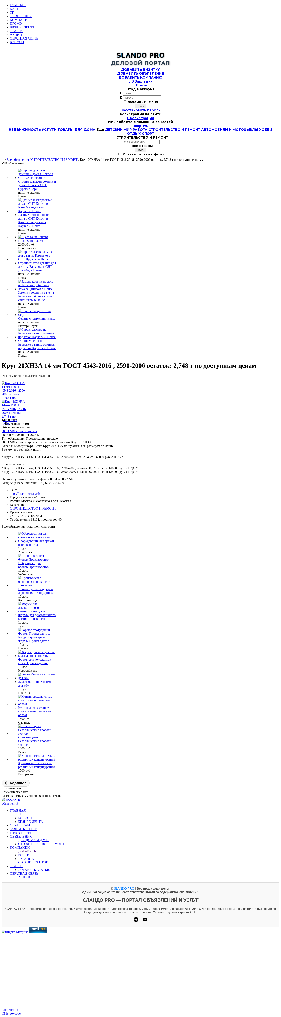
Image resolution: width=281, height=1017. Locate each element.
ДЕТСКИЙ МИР (118, 130)
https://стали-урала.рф (25, 493)
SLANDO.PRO (124, 888)
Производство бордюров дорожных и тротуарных (35, 591)
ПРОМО (16, 23)
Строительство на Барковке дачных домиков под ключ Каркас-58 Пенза (37, 344)
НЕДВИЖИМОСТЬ (25, 130)
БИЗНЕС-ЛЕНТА (22, 27)
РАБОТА (140, 130)
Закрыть (140, 126)
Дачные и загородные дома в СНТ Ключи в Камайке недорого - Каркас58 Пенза (33, 220)
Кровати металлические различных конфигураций (36, 765)
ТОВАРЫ (65, 130)
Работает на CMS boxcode (11, 1011)
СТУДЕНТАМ (20, 825)
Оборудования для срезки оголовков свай (36, 542)
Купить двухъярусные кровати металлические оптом (34, 711)
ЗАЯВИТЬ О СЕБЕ (23, 829)
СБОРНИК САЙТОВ (33, 862)
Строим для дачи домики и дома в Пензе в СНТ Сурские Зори (37, 185)
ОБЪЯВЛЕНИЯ (21, 16)
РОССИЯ (25, 855)
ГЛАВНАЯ (18, 5)
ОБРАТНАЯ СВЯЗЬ (24, 38)
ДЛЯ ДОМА (84, 130)
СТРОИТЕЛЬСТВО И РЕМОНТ (174, 130)
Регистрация (140, 118)
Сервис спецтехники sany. (36, 318)
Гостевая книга (20, 832)
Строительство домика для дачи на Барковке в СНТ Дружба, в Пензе (37, 266)
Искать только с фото (143, 154)
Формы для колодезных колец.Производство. (34, 661)
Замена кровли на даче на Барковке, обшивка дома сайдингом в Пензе (36, 296)
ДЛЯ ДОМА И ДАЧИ (33, 840)
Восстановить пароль (140, 110)
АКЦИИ (16, 34)
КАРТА (15, 8)
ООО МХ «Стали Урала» (19, 431)
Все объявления (18, 159)
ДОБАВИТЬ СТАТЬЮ (34, 870)
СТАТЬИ (16, 31)
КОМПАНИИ (20, 20)
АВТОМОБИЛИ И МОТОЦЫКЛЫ (229, 130)
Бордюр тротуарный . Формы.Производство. (34, 639)
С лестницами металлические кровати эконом (34, 740)
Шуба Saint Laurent (31, 240)
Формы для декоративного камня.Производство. (37, 616)
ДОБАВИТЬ (27, 851)
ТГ (12, 12)
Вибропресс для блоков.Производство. (33, 565)
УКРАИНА (26, 858)
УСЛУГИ (49, 130)
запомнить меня (143, 102)
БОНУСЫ (17, 42)
